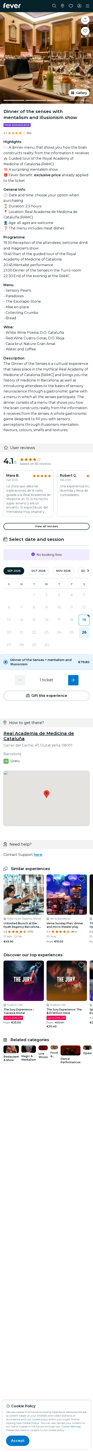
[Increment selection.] (73, 680)
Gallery (81, 93)
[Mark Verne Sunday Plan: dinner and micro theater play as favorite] (81, 879)
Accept (17, 1441)
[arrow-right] (88, 571)
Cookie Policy (30, 1423)
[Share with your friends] (85, 20)
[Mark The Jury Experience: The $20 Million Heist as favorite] (81, 965)
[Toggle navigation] (88, 6)
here (38, 855)
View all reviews (46, 526)
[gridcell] (84, 620)
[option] (46, 662)
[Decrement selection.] (20, 680)
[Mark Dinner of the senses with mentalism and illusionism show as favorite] (85, 31)
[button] (46, 662)
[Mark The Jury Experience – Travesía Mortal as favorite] (38, 965)
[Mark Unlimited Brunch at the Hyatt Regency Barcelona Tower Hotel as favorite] (38, 879)
